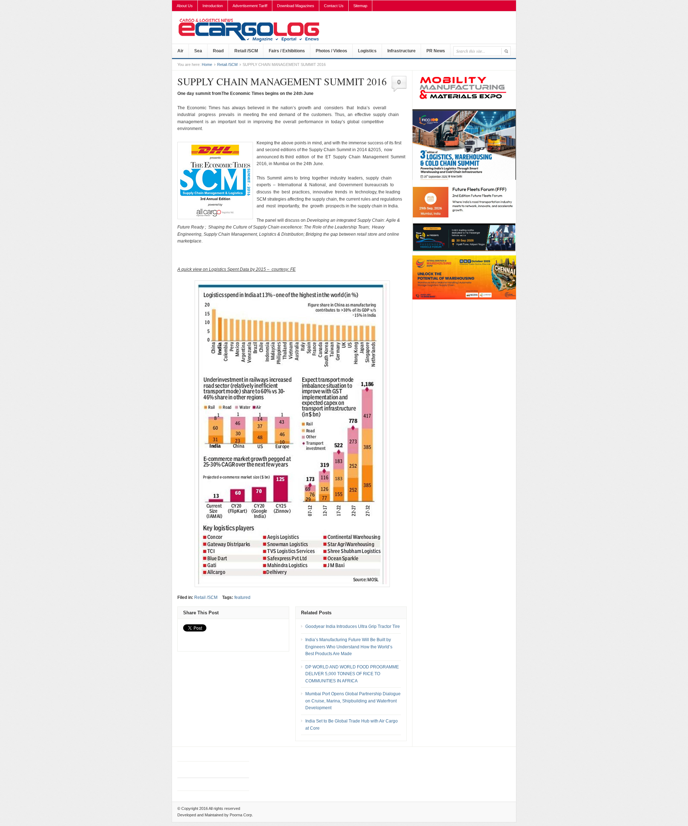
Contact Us (334, 6)
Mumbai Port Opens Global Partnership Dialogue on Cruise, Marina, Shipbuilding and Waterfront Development (353, 700)
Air (180, 50)
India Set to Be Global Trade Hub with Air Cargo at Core (351, 725)
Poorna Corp (241, 815)
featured (242, 597)
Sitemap (360, 6)
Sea (198, 50)
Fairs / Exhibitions (287, 50)
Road (218, 50)
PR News (435, 50)
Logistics (367, 50)
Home (207, 64)
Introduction (212, 6)
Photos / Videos (331, 50)
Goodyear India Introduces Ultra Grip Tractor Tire (352, 626)
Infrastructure (401, 50)
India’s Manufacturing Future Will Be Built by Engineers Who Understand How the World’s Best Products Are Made (348, 646)
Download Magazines (295, 6)
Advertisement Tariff (250, 6)
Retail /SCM (246, 50)
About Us (185, 6)
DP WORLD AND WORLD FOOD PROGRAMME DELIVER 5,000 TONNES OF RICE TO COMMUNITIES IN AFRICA (352, 673)
